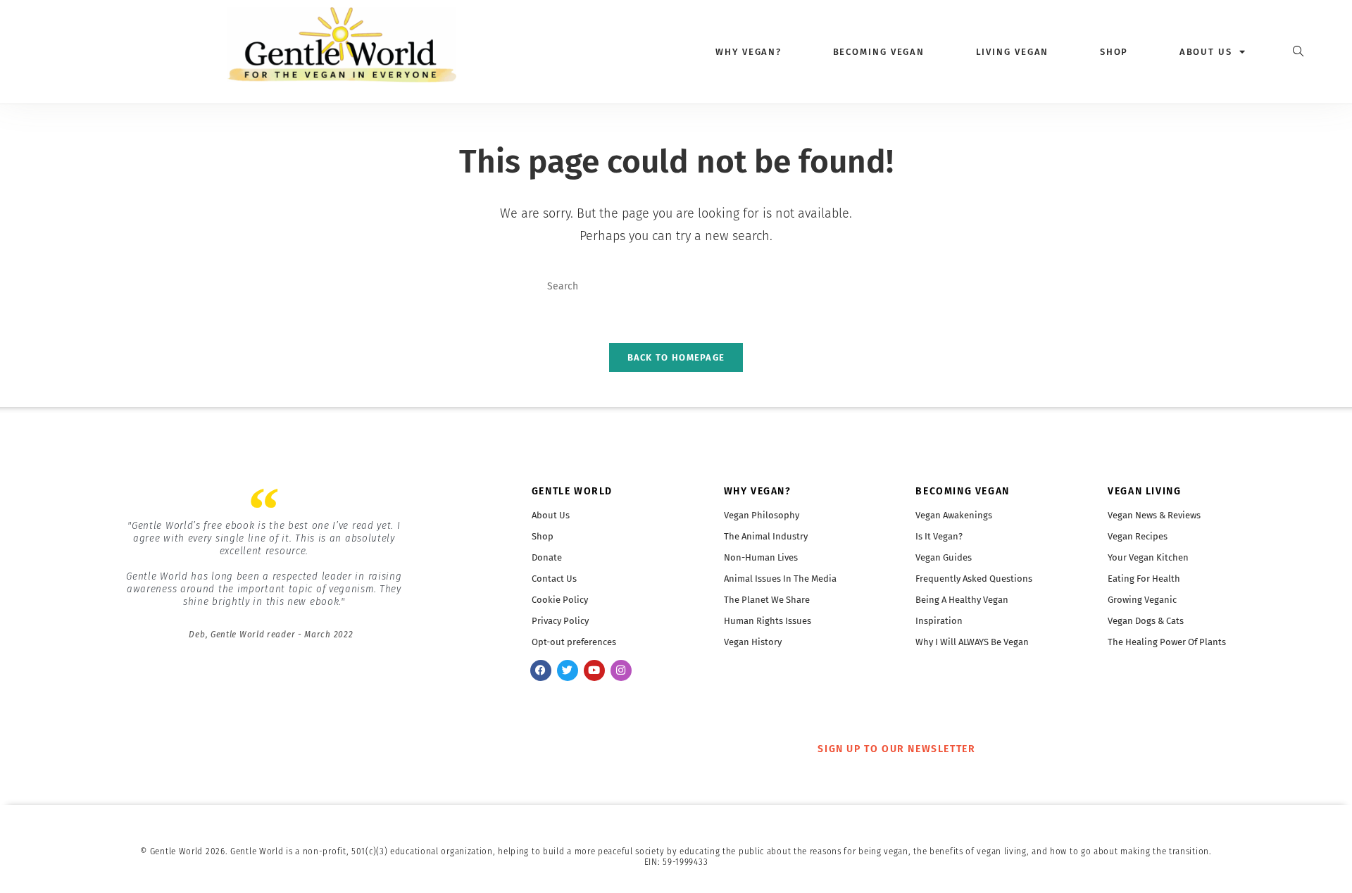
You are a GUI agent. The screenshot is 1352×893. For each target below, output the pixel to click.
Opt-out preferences (574, 642)
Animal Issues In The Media (780, 578)
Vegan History (753, 642)
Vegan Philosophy (761, 515)
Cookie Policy (560, 599)
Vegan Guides (943, 557)
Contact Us (554, 578)
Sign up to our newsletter (896, 749)
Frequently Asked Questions (973, 578)
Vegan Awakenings (953, 515)
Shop (1114, 51)
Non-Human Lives (761, 557)
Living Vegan (1012, 51)
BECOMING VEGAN (962, 491)
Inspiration (939, 621)
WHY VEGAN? (757, 491)
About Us (551, 515)
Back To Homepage (676, 357)
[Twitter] (567, 670)
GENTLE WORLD (572, 491)
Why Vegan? (748, 51)
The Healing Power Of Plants (1167, 642)
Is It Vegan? (939, 536)
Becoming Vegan (879, 51)
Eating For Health (1144, 578)
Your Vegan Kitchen (1148, 557)
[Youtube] (594, 670)
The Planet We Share (767, 599)
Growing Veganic (1142, 599)
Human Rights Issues (767, 621)
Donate (547, 557)
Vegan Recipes (1138, 536)
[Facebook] (540, 670)
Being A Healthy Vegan (961, 599)
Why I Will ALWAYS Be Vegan (972, 642)
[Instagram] (621, 670)
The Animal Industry (766, 536)
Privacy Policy (560, 621)
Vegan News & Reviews (1154, 515)
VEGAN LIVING (1144, 491)
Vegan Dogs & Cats (1146, 621)
